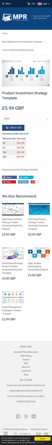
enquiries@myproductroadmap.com (26, 391)
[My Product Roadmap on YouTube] (33, 417)
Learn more (40, 442)
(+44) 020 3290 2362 (26, 401)
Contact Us (26, 371)
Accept (42, 439)
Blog (26, 374)
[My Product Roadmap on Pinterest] (26, 417)
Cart (33, 3)
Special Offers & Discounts (26, 352)
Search (26, 359)
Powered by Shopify (38, 429)
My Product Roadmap (19, 429)
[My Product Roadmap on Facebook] (18, 417)
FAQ (26, 363)
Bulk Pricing (26, 356)
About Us (26, 367)
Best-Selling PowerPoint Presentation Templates (22, 42)
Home (4, 33)
